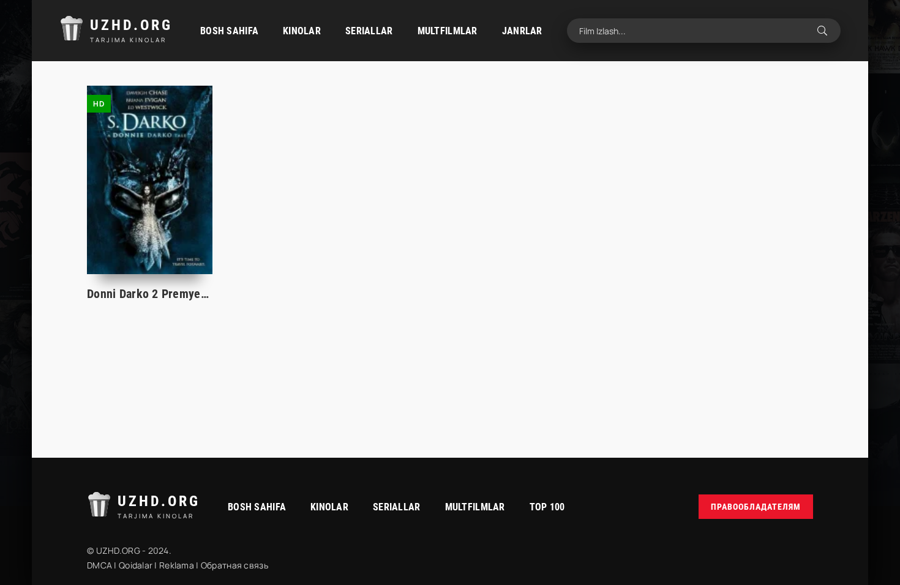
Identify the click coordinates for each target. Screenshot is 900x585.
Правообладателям (756, 507)
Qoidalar (135, 565)
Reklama (176, 565)
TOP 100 (547, 507)
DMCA (99, 565)
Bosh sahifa (229, 31)
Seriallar (369, 31)
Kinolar (302, 31)
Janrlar (522, 31)
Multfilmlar (448, 31)
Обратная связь (234, 565)
